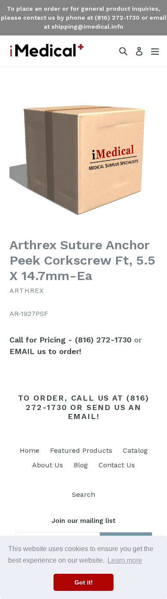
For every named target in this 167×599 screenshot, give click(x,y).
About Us (47, 465)
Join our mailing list (83, 521)
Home (29, 450)
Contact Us (116, 465)
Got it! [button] (84, 582)
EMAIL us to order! (45, 351)
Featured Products (81, 450)
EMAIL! (84, 416)
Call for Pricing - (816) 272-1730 (70, 339)
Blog (81, 465)
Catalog (135, 450)
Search (83, 494)
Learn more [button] (124, 560)
